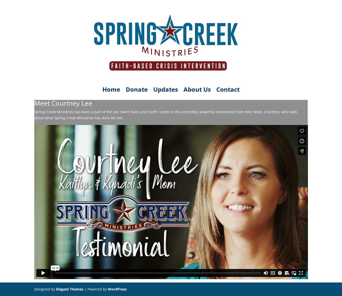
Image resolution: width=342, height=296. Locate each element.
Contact (228, 90)
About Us (197, 90)
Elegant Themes (69, 289)
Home (111, 90)
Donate (137, 90)
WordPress (117, 289)
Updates (165, 90)
